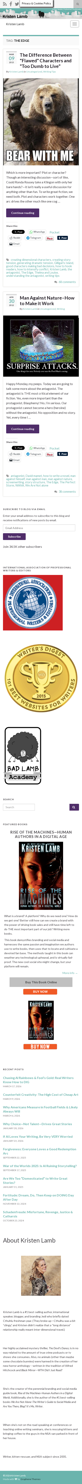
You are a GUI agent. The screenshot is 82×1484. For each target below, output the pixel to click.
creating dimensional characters (31, 259)
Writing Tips (49, 71)
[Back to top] (73, 1475)
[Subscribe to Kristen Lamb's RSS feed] (5, 3)
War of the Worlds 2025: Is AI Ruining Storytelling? (40, 1166)
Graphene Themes (30, 1479)
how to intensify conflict (33, 269)
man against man (36, 479)
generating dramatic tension (35, 263)
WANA (19, 485)
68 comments (67, 282)
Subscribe (14, 536)
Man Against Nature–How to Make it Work (47, 300)
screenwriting (15, 482)
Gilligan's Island (63, 263)
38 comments (67, 491)
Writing (61, 308)
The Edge (27, 272)
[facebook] (10, 3)
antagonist (17, 475)
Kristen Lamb (15, 24)
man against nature (60, 479)
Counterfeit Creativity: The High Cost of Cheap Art (40, 1094)
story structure (35, 482)
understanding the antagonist (25, 275)
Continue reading (22, 212)
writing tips (52, 275)
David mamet (34, 475)
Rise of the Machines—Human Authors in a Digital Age (41, 834)
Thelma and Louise (46, 272)
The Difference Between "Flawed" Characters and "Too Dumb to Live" (46, 60)
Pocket (55, 232)
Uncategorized (34, 71)
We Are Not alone (36, 485)
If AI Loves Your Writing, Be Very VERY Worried (38, 1136)
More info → (70, 973)
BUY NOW (40, 991)
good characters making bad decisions (30, 266)
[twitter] (17, 3)
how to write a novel (56, 475)
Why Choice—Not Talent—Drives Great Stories (37, 1124)
